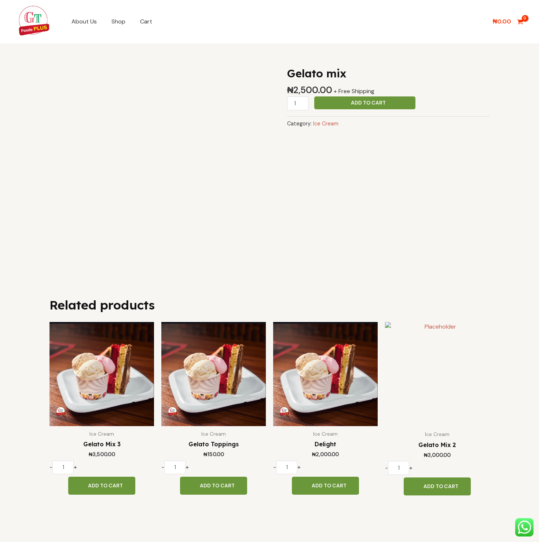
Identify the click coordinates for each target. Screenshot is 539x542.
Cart (146, 21)
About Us (84, 21)
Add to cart (368, 102)
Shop (118, 21)
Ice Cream (325, 123)
